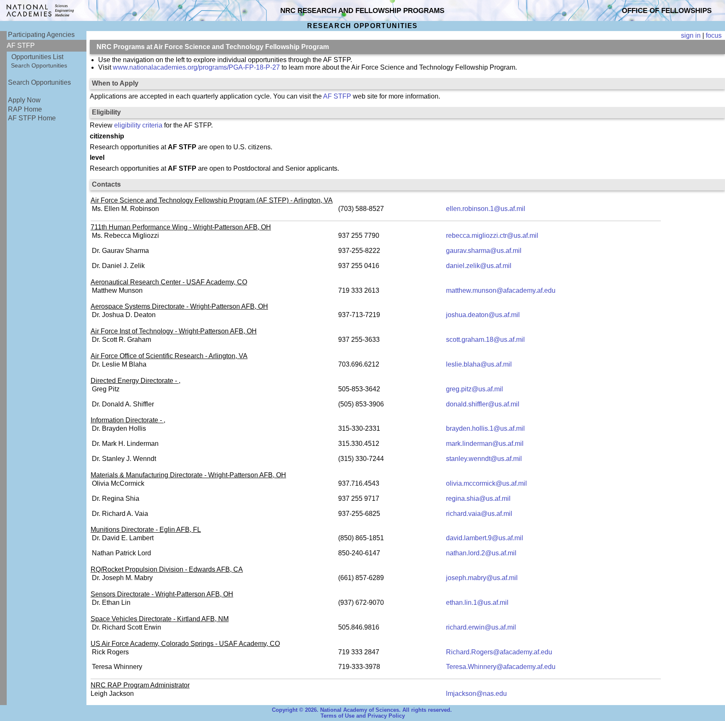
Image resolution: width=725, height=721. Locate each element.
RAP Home (25, 109)
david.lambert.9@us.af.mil (484, 537)
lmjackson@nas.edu (476, 693)
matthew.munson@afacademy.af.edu (500, 290)
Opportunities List (37, 56)
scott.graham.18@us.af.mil (485, 339)
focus (714, 35)
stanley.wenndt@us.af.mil (484, 458)
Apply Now (24, 100)
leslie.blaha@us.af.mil (479, 364)
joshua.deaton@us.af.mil (483, 314)
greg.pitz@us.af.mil (474, 389)
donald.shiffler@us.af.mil (482, 404)
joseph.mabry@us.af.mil (482, 577)
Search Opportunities (39, 65)
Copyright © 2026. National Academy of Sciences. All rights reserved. (362, 710)
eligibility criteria (138, 125)
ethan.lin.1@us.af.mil (477, 602)
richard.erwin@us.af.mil (481, 627)
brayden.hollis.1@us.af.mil (485, 428)
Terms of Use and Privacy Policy (363, 716)
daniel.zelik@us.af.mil (478, 265)
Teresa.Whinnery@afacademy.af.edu (500, 666)
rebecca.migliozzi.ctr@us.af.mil (492, 235)
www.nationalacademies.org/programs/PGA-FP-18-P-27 (196, 67)
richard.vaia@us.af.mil (479, 513)
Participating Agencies (41, 34)
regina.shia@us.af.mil (478, 498)
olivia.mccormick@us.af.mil (486, 483)
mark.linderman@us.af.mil (485, 443)
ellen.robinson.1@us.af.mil (485, 208)
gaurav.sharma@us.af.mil (484, 250)
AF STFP (337, 96)
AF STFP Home (32, 118)
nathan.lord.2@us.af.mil (481, 553)
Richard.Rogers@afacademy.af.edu (499, 652)
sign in (691, 35)
